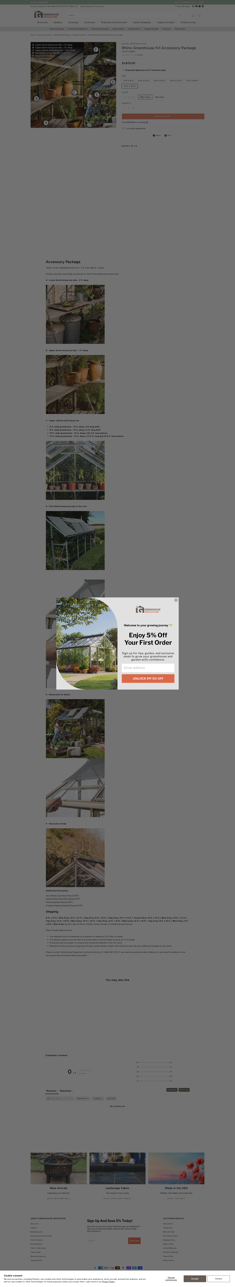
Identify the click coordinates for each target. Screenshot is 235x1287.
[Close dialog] (176, 600)
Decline (218, 1279)
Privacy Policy (108, 1281)
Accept (194, 1279)
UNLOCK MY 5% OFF (148, 678)
